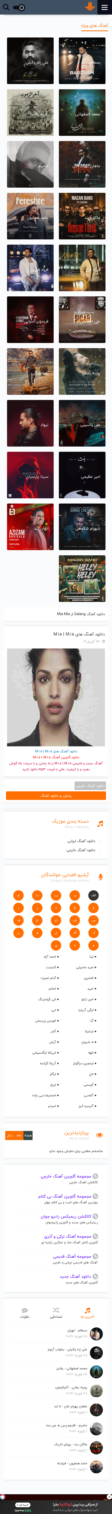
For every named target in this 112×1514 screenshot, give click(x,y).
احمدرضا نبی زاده (44, 1095)
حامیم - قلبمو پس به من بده (66, 1425)
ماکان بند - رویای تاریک (70, 1444)
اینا (91, 956)
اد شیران (87, 1042)
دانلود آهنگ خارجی (80, 850)
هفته (28, 1135)
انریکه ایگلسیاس (44, 1052)
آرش (52, 1042)
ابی (53, 1010)
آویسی (89, 1084)
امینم (52, 1106)
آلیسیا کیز (86, 1106)
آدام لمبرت (48, 978)
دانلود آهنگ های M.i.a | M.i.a (79, 634)
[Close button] (109, 1496)
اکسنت (51, 967)
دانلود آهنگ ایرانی (81, 841)
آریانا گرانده (48, 1063)
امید (91, 988)
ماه (19, 1135)
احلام (52, 988)
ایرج (53, 1084)
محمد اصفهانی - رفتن (71, 1368)
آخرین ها (87, 1316)
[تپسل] (2, 1496)
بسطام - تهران (77, 1330)
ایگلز (53, 1074)
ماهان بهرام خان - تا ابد (70, 1406)
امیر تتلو (88, 999)
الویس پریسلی (45, 1020)
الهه (91, 1052)
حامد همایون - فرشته (72, 1463)
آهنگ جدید (94, 763)
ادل (91, 1074)
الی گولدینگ (47, 999)
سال (10, 1135)
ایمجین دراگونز (83, 1063)
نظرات (24, 1316)
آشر (53, 1031)
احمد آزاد (49, 956)
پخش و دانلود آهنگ (56, 795)
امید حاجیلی (85, 967)
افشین (89, 978)
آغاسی (89, 1095)
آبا (92, 1020)
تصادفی (56, 1316)
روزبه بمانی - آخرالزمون (71, 1387)
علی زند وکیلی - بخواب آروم (67, 1349)
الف (93, 895)
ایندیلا (89, 1031)
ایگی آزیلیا (86, 1010)
